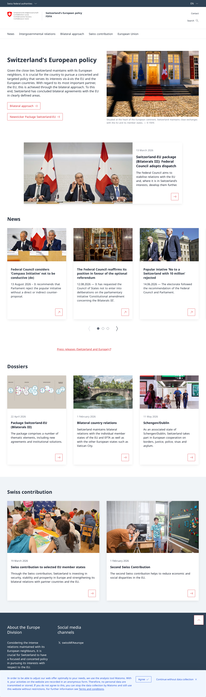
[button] (11, 34)
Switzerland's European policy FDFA (64, 14)
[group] (36, 274)
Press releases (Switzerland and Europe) (82, 349)
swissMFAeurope (73, 642)
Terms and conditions (91, 689)
